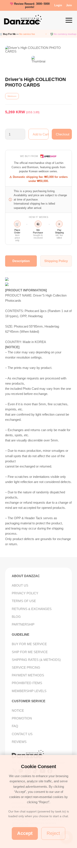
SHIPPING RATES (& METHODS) (36, 660)
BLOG (16, 616)
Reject (53, 833)
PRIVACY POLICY (25, 593)
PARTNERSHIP (23, 624)
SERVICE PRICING (26, 667)
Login (58, 5)
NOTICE (18, 710)
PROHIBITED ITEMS (27, 683)
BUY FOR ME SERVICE (29, 644)
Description (21, 261)
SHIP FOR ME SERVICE (30, 652)
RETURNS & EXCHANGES (32, 609)
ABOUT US (20, 585)
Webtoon (11, 96)
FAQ (15, 726)
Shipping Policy (56, 261)
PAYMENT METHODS (28, 675)
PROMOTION (22, 718)
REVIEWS (19, 742)
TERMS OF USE (24, 601)
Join (69, 5)
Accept (25, 833)
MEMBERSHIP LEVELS (29, 691)
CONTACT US (22, 734)
